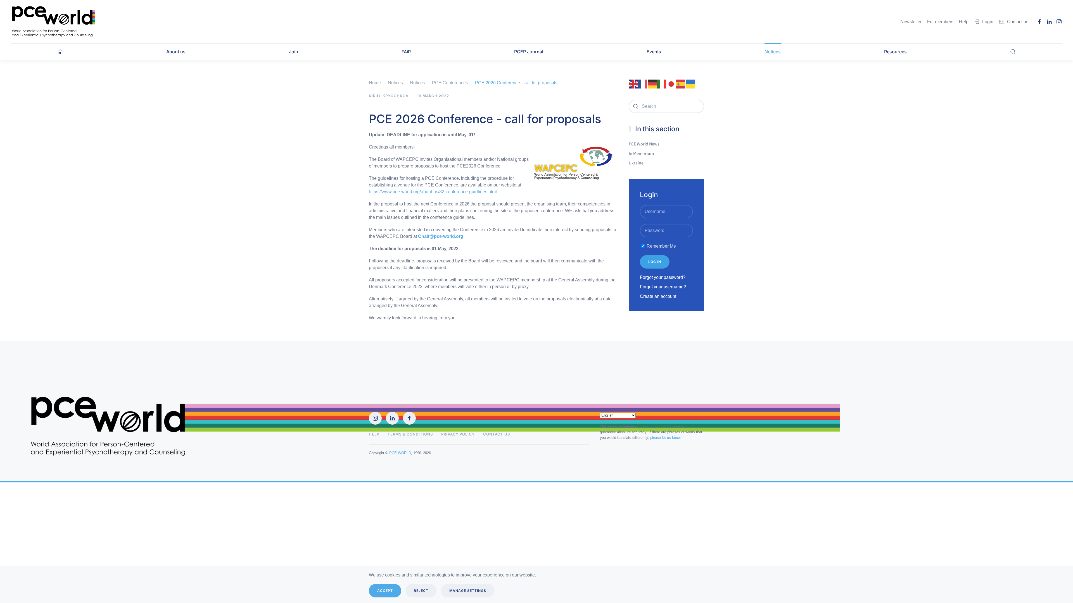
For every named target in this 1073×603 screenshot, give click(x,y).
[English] (633, 83)
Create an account (658, 296)
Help (374, 434)
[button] (1013, 51)
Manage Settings (467, 590)
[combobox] (666, 106)
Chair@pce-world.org (440, 236)
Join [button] (293, 51)
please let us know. (665, 438)
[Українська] (690, 83)
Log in (654, 262)
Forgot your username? (663, 286)
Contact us (1017, 21)
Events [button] (654, 51)
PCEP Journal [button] (528, 51)
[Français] (643, 83)
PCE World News (644, 144)
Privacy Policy (458, 434)
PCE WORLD (400, 453)
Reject (421, 590)
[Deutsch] (652, 83)
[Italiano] (662, 83)
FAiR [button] (406, 51)
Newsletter (911, 21)
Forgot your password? (662, 277)
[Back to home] (53, 22)
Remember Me (660, 246)
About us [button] (176, 51)
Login (987, 21)
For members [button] (940, 21)
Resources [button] (895, 51)
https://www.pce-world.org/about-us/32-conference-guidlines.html (433, 191)
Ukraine (636, 163)
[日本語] (671, 83)
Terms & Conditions (410, 434)
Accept (385, 590)
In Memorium (641, 153)
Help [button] (963, 21)
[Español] (681, 83)
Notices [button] (773, 51)
